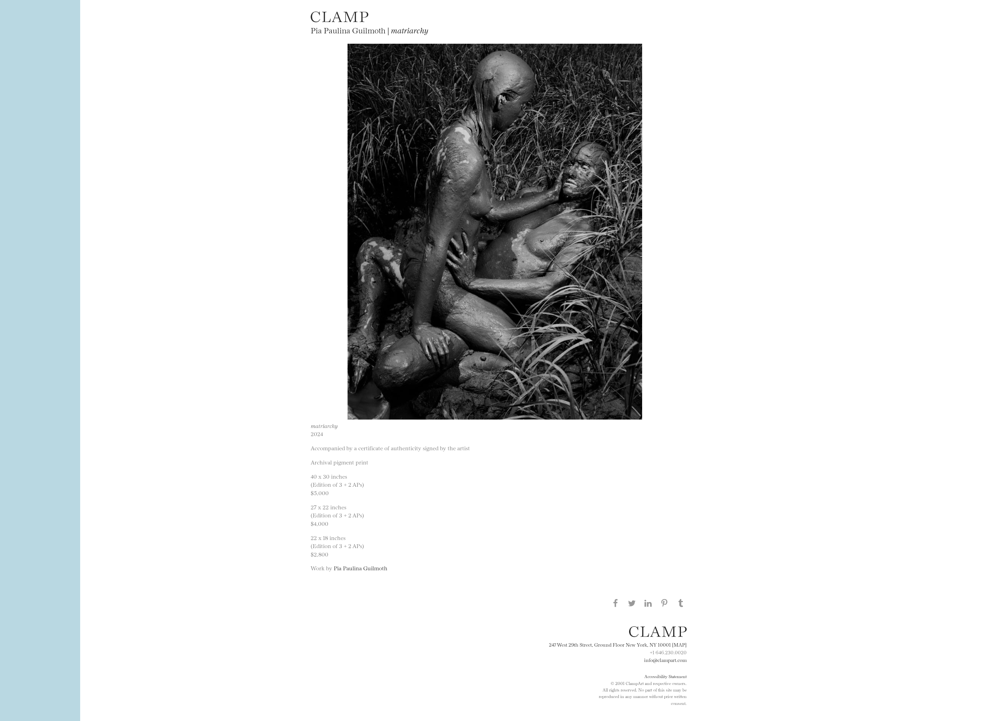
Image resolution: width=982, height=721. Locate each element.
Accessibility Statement (665, 676)
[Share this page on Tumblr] (681, 603)
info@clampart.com (665, 660)
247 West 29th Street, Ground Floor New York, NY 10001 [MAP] (618, 644)
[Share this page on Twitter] (632, 603)
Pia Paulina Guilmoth (360, 567)
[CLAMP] (339, 19)
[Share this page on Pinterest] (664, 603)
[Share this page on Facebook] (615, 603)
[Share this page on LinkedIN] (648, 603)
